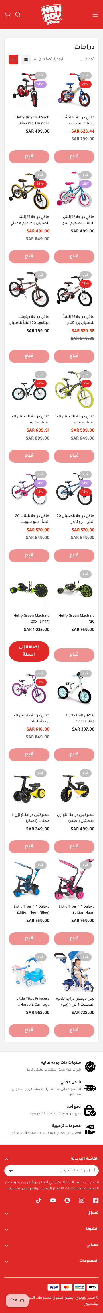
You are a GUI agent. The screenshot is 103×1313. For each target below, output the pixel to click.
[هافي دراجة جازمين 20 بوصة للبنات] (29, 687)
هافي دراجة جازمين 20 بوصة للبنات (31, 719)
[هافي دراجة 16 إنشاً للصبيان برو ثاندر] (74, 289)
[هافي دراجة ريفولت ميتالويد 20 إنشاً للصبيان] (29, 289)
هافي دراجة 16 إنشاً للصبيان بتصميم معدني (29, 220)
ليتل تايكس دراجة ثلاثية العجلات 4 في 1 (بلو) (75, 1002)
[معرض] (13, 59)
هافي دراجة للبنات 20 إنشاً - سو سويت (32, 519)
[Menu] (95, 14)
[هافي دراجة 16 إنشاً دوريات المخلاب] (74, 89)
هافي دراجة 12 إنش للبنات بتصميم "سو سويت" (78, 221)
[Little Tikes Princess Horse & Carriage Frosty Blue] (29, 971)
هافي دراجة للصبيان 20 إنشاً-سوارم (30, 420)
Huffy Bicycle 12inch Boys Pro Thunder (32, 121)
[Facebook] (96, 1200)
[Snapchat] (67, 1200)
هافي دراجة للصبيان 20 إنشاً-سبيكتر (75, 420)
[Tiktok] (38, 1200)
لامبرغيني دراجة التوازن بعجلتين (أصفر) (75, 818)
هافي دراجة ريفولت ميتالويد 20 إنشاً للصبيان (29, 320)
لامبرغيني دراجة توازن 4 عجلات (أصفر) (30, 818)
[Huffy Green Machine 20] (74, 588)
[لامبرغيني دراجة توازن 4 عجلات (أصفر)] (29, 787)
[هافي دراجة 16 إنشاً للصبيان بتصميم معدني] (29, 189)
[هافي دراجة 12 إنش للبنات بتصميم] (74, 189)
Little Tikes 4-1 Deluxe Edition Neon (76, 910)
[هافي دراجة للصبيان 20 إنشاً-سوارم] (29, 389)
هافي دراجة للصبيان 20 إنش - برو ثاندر (75, 519)
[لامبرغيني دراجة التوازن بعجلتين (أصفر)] (74, 787)
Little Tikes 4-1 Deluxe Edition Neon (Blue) (31, 910)
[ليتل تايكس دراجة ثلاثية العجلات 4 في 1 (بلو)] (74, 971)
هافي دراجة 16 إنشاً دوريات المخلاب (78, 121)
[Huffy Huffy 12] (74, 687)
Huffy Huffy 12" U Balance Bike (80, 719)
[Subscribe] (11, 1170)
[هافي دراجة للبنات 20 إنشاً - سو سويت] (29, 488)
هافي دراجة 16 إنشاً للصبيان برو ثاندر (78, 320)
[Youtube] (53, 1200)
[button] (18, 14)
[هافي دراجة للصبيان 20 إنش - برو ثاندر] (74, 488)
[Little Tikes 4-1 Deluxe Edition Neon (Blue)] (29, 879)
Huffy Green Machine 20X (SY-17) (31, 619)
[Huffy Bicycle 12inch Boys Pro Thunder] (29, 89)
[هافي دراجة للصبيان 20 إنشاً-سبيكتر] (74, 389)
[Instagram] (81, 1200)
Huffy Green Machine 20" (76, 619)
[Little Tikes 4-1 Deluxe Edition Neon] (74, 879)
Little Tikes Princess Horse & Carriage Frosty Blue (32, 1002)
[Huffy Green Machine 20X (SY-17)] (29, 588)
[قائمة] (26, 59)
